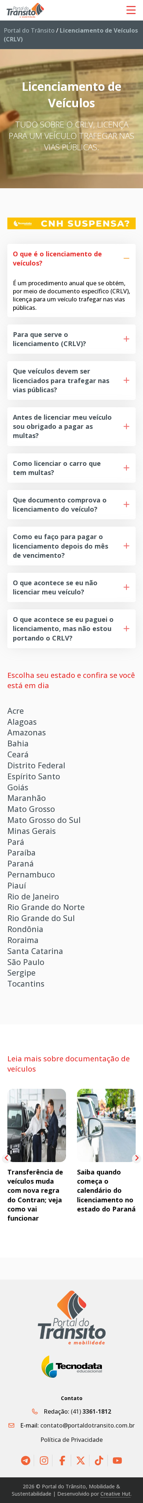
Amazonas (26, 732)
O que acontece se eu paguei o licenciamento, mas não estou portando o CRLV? (63, 628)
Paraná (20, 863)
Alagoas (22, 721)
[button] (71, 258)
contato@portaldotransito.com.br (87, 1425)
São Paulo (25, 962)
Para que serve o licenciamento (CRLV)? (49, 339)
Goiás (17, 787)
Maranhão (26, 798)
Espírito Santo (33, 776)
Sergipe (21, 972)
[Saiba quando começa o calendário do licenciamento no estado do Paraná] (106, 1125)
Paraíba (21, 852)
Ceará (18, 754)
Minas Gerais (31, 830)
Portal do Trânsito (29, 30)
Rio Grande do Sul (41, 918)
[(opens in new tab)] (71, 223)
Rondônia (25, 929)
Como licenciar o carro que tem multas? (57, 468)
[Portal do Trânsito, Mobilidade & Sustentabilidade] (72, 1317)
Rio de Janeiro (33, 896)
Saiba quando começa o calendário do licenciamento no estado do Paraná (106, 1190)
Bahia (18, 743)
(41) (91, 1411)
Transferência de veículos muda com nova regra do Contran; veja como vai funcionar (35, 1195)
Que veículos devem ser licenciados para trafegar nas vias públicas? (61, 380)
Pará (15, 841)
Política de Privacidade (71, 1440)
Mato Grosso (31, 809)
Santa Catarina (35, 951)
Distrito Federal (36, 765)
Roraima (22, 940)
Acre (15, 710)
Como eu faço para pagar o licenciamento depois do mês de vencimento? (60, 545)
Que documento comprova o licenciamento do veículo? (60, 504)
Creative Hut (115, 1493)
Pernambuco (31, 874)
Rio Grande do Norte (46, 907)
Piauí (16, 885)
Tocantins (25, 983)
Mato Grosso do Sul (44, 819)
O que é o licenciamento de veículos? (57, 258)
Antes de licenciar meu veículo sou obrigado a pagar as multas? (62, 426)
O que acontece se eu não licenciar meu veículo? (55, 587)
